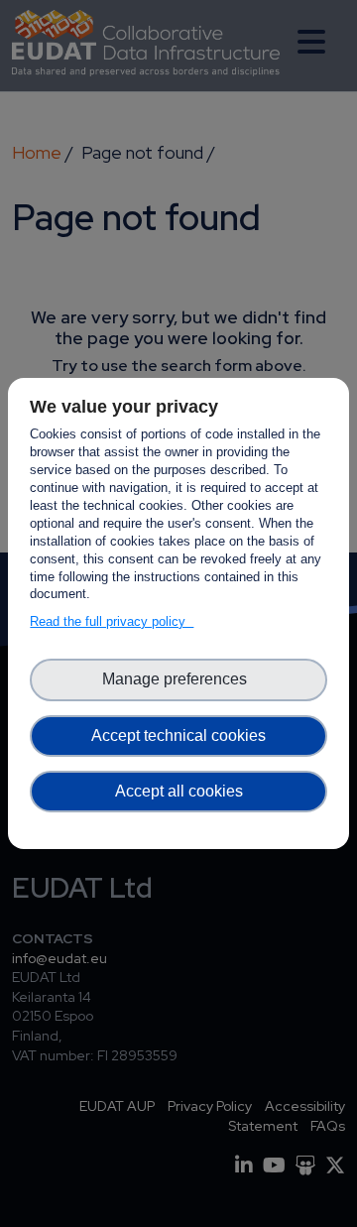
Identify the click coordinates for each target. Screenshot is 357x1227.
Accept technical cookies (178, 735)
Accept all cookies (179, 791)
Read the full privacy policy (111, 621)
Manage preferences (178, 679)
